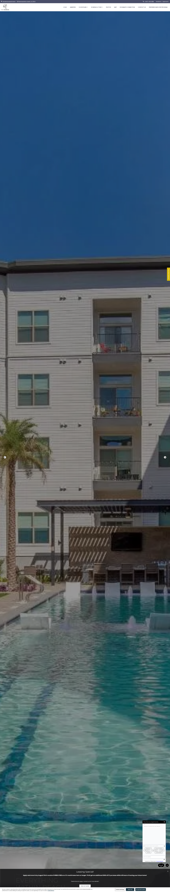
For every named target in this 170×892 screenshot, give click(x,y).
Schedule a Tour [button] (96, 7)
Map (115, 7)
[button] (161, 865)
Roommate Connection (127, 7)
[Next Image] (165, 457)
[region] (85, 889)
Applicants (166, 1)
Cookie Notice (50, 890)
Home (65, 7)
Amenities (73, 7)
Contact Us (142, 7)
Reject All (130, 889)
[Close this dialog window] (164, 822)
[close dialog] (168, 871)
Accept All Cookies (140, 889)
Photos (108, 7)
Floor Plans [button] (83, 7)
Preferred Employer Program (158, 7)
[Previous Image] (5, 457)
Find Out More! (85, 886)
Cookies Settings (120, 889)
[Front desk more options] (167, 865)
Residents (159, 1)
